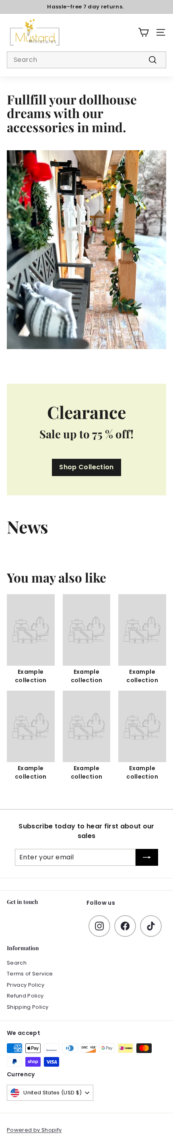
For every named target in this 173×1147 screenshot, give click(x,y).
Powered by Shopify (34, 1130)
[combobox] (86, 59)
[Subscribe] (147, 857)
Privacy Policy (25, 985)
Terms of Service (30, 973)
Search (17, 963)
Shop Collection (86, 467)
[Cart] (143, 32)
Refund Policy (25, 996)
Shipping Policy (27, 1007)
